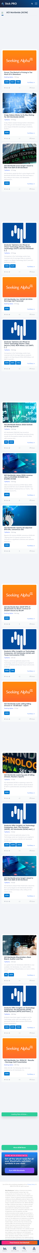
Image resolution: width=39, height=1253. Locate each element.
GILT (12, 82)
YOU (18, 363)
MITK (12, 1027)
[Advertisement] (19, 33)
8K (6, 442)
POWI (18, 1027)
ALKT (13, 266)
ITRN (18, 82)
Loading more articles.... (19, 1114)
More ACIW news (19, 1147)
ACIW (7, 82)
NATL (13, 363)
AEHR (13, 845)
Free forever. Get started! (19, 1243)
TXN (12, 670)
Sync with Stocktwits (17, 1170)
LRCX (19, 845)
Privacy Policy (31, 1184)
